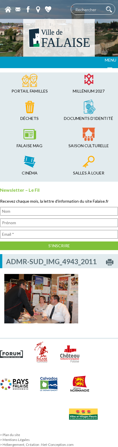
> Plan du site (10, 435)
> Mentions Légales (15, 440)
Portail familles (29, 91)
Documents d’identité (88, 118)
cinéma (30, 172)
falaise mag (29, 145)
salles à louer (88, 172)
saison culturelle (88, 145)
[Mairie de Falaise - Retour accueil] (59, 38)
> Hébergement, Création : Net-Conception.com (37, 444)
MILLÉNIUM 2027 (89, 91)
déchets (29, 118)
